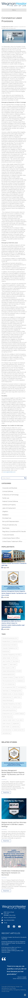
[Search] (25, 478)
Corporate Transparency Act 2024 (11, 654)
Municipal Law (6, 518)
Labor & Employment (9, 508)
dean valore (13, 664)
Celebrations (20, 681)
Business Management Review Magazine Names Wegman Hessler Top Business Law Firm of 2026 (14, 593)
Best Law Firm (19, 677)
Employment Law (7, 713)
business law (5, 651)
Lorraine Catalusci (19, 713)
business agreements (8, 674)
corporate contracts (7, 677)
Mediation (5, 515)
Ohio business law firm (8, 681)
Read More (6, 792)
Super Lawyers (6, 723)
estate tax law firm (19, 730)
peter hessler (5, 726)
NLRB (19, 671)
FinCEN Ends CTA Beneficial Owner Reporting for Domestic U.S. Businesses (13, 873)
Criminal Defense (7, 491)
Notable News (6, 641)
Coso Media (12, 988)
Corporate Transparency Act (9, 648)
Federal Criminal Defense (10, 501)
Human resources (7, 717)
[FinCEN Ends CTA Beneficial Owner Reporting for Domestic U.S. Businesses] (14, 857)
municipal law (21, 687)
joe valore (20, 720)
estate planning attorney (9, 710)
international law (6, 730)
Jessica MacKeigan (7, 700)
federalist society (7, 694)
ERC (13, 668)
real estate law (6, 733)
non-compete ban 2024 (8, 687)
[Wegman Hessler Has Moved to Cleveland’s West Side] (13, 556)
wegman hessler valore (8, 720)
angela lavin (16, 723)
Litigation (5, 511)
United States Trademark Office (12, 541)
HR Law (15, 658)
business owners (17, 641)
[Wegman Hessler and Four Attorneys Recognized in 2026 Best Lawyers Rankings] (14, 808)
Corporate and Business (9, 488)
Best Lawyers (6, 668)
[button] (8, 926)
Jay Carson (16, 661)
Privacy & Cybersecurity (9, 525)
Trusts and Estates (8, 535)
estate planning (6, 697)
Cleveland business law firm (9, 638)
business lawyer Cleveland (9, 645)
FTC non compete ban (8, 684)
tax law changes (18, 694)
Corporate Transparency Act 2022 (11, 703)
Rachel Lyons (16, 707)
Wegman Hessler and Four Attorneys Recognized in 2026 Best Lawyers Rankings (14, 824)
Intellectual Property (9, 504)
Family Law (5, 498)
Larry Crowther (6, 661)
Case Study (5, 690)
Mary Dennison (6, 707)
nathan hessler (6, 658)
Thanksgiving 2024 (16, 690)
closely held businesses (8, 671)
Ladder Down (17, 697)
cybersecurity (15, 726)
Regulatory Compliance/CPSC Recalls (14, 531)
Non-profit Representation (10, 521)
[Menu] (24, 994)
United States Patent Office (11, 538)
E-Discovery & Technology (10, 494)
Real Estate (5, 528)
